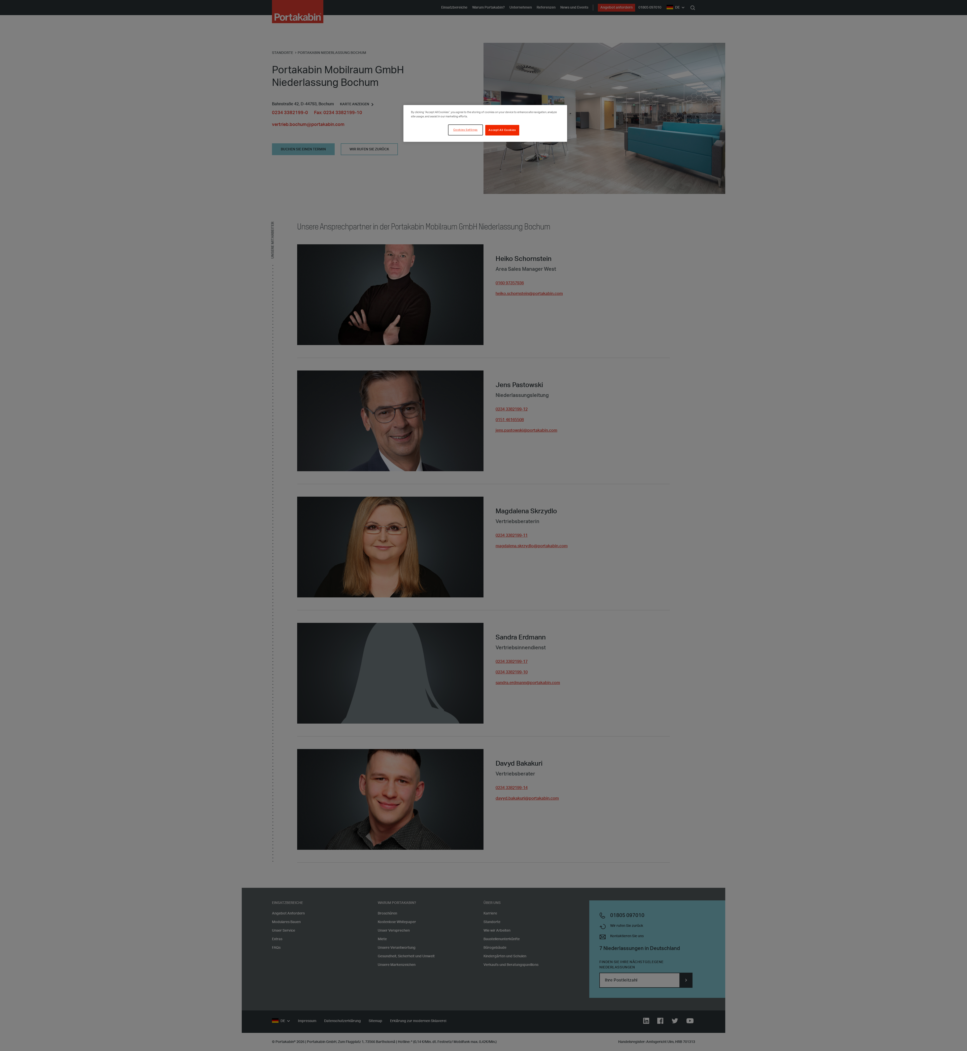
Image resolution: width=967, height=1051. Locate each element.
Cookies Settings (465, 129)
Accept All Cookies (502, 130)
